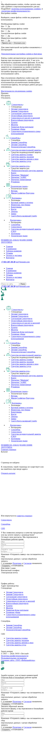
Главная (9, 246)
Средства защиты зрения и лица (24, 159)
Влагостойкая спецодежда (22, 120)
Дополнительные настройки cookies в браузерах (21, 54)
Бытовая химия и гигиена (22, 202)
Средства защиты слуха (21, 161)
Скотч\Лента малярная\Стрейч (24, 216)
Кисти (13, 209)
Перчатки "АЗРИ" (19, 177)
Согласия (27, 563)
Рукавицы (15, 182)
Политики (17, 563)
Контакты (10, 258)
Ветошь (14, 191)
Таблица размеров (14, 251)
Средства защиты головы (22, 155)
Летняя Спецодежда (19, 109)
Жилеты (14, 125)
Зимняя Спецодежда (19, 111)
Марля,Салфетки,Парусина (22, 193)
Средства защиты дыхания (22, 157)
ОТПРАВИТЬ (17, 566)
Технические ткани (19, 236)
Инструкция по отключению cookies (16, 91)
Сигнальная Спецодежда (21, 113)
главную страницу (24, 516)
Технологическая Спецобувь (23, 147)
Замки (13, 214)
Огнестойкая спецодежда (22, 116)
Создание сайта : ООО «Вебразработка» (18, 660)
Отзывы (9, 253)
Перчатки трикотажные (21, 179)
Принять (4, 93)
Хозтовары (15, 233)
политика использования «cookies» (26, 9)
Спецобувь (15, 225)
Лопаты (14, 211)
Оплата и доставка (14, 255)
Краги (13, 173)
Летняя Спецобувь (19, 145)
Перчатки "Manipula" (20, 175)
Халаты (14, 122)
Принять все (6, 43)
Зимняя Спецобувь (19, 142)
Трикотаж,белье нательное (22, 127)
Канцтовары (16, 207)
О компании (11, 249)
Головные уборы (18, 129)
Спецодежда (16, 227)
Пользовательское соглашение (14, 658)
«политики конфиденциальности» (15, 11)
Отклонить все (19, 43)
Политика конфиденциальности (14, 656)
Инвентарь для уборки (20, 205)
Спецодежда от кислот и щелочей (25, 118)
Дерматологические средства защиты (27, 171)
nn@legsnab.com (23, 262)
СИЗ (3, 528)
